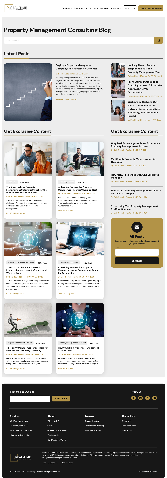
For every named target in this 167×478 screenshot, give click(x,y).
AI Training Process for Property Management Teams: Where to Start (77, 188)
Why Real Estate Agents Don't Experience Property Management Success (135, 145)
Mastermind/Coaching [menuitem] (20, 435)
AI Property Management (69, 262)
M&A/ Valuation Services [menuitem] (21, 430)
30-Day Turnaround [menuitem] (19, 421)
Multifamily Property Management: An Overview (133, 160)
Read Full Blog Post (65, 99)
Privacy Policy (67, 463)
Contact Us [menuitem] (127, 430)
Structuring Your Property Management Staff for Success (134, 208)
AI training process (67, 182)
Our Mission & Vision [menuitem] (56, 440)
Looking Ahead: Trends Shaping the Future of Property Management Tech (144, 69)
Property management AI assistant (73, 343)
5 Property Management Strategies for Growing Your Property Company (27, 349)
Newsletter (12, 182)
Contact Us (130, 8)
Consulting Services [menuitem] (19, 425)
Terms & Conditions (50, 463)
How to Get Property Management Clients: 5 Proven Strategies (136, 192)
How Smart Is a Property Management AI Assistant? (78, 349)
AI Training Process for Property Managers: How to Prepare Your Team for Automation (78, 270)
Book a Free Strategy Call (151, 8)
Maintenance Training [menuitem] (94, 425)
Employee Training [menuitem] (93, 430)
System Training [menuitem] (92, 421)
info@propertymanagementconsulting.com (60, 458)
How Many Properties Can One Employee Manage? (135, 176)
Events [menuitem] (50, 425)
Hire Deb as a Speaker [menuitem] (57, 430)
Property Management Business (20, 343)
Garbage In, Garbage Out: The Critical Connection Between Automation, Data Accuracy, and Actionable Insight (144, 108)
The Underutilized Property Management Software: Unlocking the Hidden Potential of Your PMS (26, 190)
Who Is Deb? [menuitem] (53, 421)
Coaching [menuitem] (126, 421)
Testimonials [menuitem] (53, 435)
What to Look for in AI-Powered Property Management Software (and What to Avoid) (26, 270)
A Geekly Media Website (146, 471)
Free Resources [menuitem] (129, 425)
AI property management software (21, 262)
